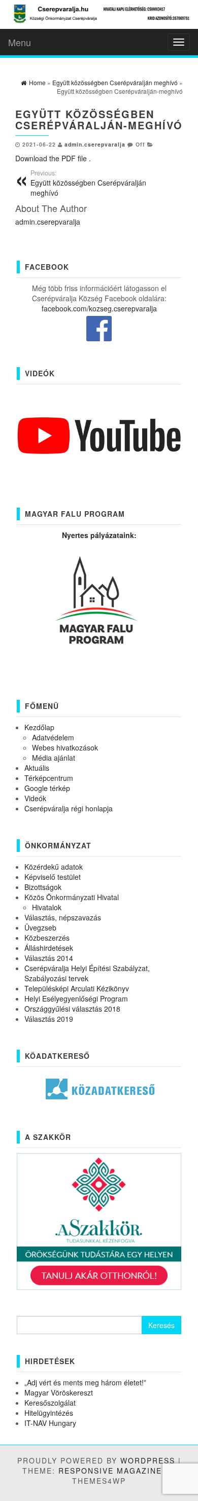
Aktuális (36, 768)
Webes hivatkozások (65, 747)
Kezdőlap (39, 727)
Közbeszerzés (47, 938)
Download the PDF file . (53, 158)
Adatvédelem (53, 737)
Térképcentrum (48, 778)
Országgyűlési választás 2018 (72, 1009)
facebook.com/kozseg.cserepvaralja (99, 308)
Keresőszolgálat (50, 1403)
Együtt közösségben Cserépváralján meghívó (88, 183)
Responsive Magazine (110, 1471)
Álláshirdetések (48, 948)
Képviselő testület (52, 877)
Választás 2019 (48, 1019)
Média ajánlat (53, 758)
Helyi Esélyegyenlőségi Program (76, 998)
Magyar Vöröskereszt (58, 1392)
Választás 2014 (48, 958)
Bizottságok (42, 887)
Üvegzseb (40, 927)
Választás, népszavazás (62, 917)
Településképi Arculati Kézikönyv (76, 988)
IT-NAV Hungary (50, 1423)
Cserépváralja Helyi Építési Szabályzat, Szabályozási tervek (87, 973)
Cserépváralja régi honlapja (68, 808)
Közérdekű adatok (53, 867)
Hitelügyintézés (48, 1413)
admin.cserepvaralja (94, 144)
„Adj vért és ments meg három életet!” (85, 1382)
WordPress (147, 1460)
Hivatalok (46, 907)
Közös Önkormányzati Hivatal (71, 897)
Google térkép (47, 788)
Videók (35, 798)
